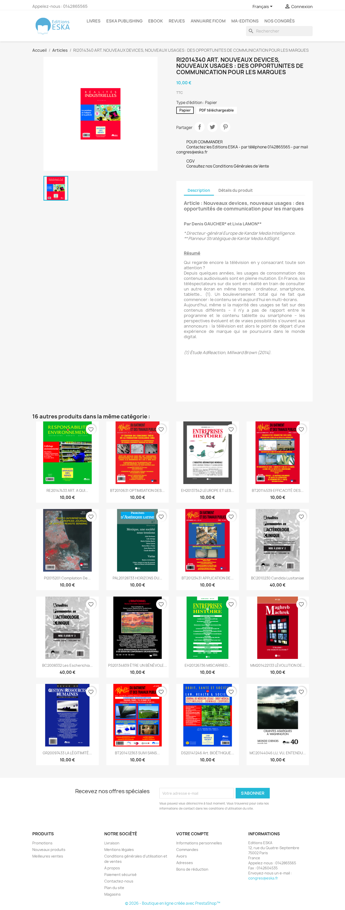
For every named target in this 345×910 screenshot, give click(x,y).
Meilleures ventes (47, 856)
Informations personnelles (199, 843)
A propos (112, 868)
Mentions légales (119, 849)
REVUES (177, 21)
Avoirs (181, 856)
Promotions (42, 843)
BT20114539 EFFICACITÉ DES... (278, 490)
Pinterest (225, 127)
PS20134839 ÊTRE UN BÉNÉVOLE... (137, 665)
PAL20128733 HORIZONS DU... (137, 578)
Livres (94, 21)
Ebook (155, 21)
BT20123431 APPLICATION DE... (208, 578)
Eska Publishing (124, 21)
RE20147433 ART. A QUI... (67, 490)
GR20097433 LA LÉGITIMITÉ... (67, 753)
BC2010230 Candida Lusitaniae (277, 578)
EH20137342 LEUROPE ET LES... (207, 490)
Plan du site (114, 887)
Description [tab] (199, 190)
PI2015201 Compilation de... (67, 578)
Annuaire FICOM (208, 21)
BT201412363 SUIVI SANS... (137, 753)
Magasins (112, 894)
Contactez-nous (118, 881)
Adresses (184, 862)
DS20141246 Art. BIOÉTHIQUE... (207, 753)
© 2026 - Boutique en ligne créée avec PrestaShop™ (172, 903)
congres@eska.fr (263, 878)
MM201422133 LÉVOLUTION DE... (277, 665)
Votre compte (192, 834)
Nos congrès (279, 21)
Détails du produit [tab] (235, 190)
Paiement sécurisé (120, 874)
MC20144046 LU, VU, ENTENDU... (278, 753)
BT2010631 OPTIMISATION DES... (137, 490)
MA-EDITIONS (245, 21)
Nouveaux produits (48, 849)
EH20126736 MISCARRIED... (207, 665)
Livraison (111, 843)
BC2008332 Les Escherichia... (67, 665)
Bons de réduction (192, 869)
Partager (199, 127)
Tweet (212, 127)
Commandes (187, 849)
